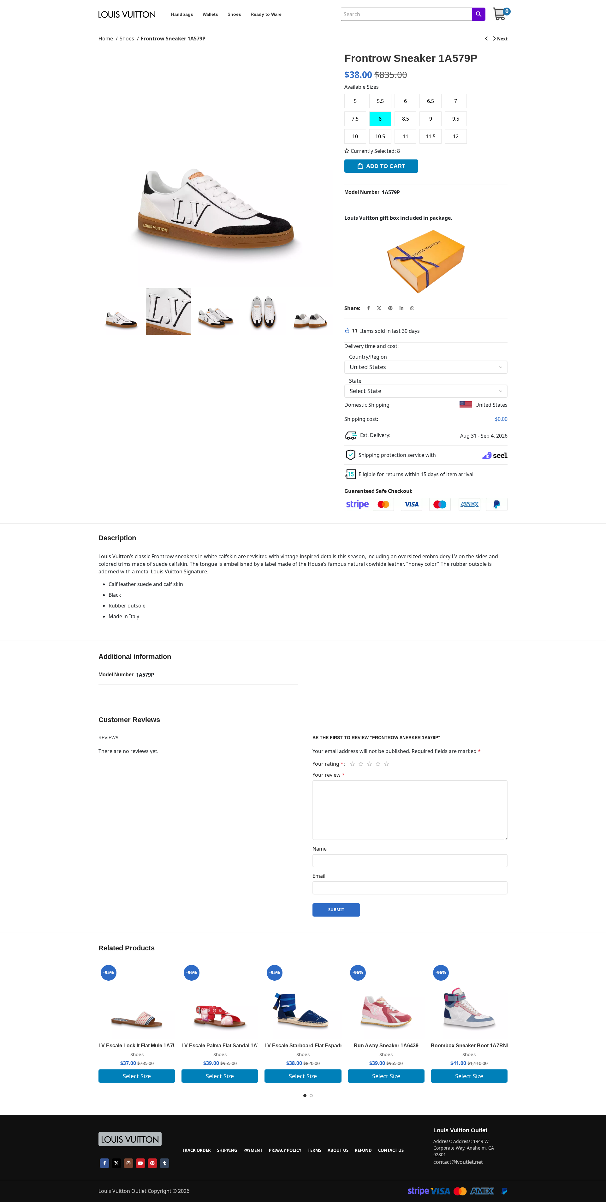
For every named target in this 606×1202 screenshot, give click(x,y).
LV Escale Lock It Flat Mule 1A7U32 (140, 1045)
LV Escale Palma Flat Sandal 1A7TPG (225, 1045)
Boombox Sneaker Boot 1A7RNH (471, 1045)
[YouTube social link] (140, 1163)
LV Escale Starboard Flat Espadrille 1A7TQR (317, 1045)
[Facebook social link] (368, 308)
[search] (478, 14)
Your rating (327, 763)
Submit (336, 909)
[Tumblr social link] (164, 1163)
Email (318, 875)
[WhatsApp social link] (412, 308)
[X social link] (379, 308)
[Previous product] (486, 39)
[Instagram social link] (128, 1163)
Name (319, 848)
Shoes (127, 38)
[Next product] (500, 39)
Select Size (137, 1076)
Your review (328, 774)
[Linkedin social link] (401, 308)
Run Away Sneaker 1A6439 (386, 1045)
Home (106, 38)
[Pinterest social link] (390, 308)
